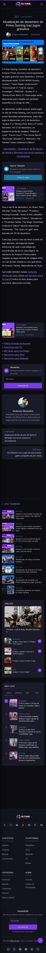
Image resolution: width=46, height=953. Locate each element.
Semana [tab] (18, 693)
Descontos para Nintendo (16, 358)
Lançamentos (7, 859)
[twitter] (4, 825)
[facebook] (29, 825)
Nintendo (29, 854)
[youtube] (16, 825)
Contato (29, 880)
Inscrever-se (23, 386)
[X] (14, 949)
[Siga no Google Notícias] (31, 949)
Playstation (30, 845)
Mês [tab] (27, 693)
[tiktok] (23, 825)
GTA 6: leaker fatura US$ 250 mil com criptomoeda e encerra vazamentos (29, 758)
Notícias (5, 854)
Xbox (28, 850)
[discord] (41, 825)
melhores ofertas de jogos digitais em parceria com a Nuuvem (22, 275)
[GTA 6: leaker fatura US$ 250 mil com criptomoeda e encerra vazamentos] (13, 755)
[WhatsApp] (8, 949)
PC (16, 17)
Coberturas (6, 889)
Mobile (28, 863)
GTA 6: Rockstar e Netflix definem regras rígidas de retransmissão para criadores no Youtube (29, 719)
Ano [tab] (37, 693)
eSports (5, 884)
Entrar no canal (23, 177)
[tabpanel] (23, 730)
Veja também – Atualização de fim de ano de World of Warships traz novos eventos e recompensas (23, 152)
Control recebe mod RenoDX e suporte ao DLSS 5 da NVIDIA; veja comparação (30, 732)
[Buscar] (41, 4)
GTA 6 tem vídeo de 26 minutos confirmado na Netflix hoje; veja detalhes (29, 745)
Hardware (6, 880)
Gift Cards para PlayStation (17, 351)
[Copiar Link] (37, 949)
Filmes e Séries (8, 898)
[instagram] (10, 825)
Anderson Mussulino (20, 34)
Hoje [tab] (9, 693)
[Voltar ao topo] (40, 940)
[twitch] (35, 825)
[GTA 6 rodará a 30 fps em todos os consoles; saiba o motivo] (13, 703)
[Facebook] (20, 949)
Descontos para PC (13, 347)
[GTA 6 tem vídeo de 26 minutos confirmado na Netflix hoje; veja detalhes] (13, 742)
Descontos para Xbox (14, 354)
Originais (5, 850)
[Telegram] (26, 949)
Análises (5, 845)
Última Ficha (14, 941)
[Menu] (4, 4)
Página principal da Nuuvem (17, 343)
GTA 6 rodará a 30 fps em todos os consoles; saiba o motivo (29, 705)
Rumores (5, 893)
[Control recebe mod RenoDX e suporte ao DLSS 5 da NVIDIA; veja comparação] (13, 729)
